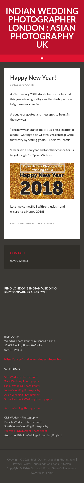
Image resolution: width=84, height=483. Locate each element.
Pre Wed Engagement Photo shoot (25, 430)
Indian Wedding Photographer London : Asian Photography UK (42, 27)
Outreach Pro (39, 468)
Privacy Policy (21, 463)
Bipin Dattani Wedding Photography (53, 459)
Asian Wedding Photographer (22, 408)
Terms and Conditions (45, 463)
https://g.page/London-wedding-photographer (32, 359)
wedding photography (39, 223)
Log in (50, 472)
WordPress (37, 472)
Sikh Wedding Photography (21, 377)
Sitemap (66, 463)
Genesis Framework (64, 468)
